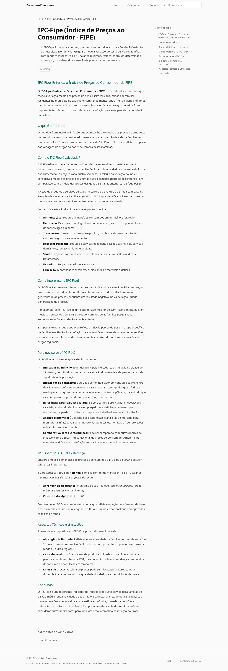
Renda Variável (112, 663)
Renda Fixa (97, 663)
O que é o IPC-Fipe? (51, 125)
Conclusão (45, 585)
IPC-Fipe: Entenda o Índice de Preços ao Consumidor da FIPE (85, 82)
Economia (45, 68)
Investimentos (69, 663)
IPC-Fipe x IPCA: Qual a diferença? (62, 453)
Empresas (55, 663)
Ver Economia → (50, 640)
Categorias (133, 5)
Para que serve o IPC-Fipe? (56, 352)
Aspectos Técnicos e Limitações (60, 524)
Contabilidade (84, 663)
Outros (124, 663)
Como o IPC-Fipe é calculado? (59, 157)
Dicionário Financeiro (40, 5)
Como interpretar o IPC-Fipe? (58, 280)
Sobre (153, 5)
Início (117, 5)
